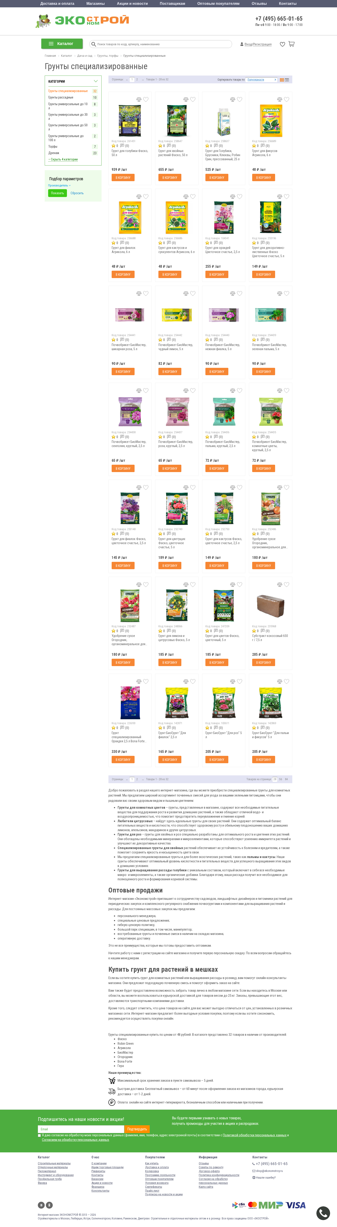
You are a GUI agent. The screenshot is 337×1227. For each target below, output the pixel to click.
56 (280, 779)
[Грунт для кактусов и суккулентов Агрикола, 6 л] (176, 217)
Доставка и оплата (57, 4)
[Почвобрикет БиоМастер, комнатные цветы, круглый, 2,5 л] (270, 411)
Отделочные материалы (53, 1167)
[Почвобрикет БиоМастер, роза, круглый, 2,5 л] (176, 411)
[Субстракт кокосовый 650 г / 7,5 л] (270, 605)
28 (274, 779)
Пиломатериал (47, 1171)
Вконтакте (41, 1205)
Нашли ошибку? (265, 1177)
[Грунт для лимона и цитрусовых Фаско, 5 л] (176, 605)
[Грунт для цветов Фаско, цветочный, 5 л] (223, 605)
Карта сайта (206, 1186)
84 (286, 779)
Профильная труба (50, 1179)
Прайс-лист (152, 1190)
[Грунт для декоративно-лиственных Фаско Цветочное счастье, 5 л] (270, 217)
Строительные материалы (54, 1163)
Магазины (95, 4)
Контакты (288, 4)
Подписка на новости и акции (164, 1194)
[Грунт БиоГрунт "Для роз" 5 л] (223, 702)
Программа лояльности (160, 1175)
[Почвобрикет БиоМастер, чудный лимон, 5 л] (176, 314)
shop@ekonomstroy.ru (269, 1171)
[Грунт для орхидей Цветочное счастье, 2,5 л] (223, 217)
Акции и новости (132, 4)
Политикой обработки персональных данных (255, 1135)
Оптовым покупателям (218, 4)
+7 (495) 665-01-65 (279, 18)
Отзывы (259, 4)
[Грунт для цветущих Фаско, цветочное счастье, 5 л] (176, 508)
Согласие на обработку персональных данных (213, 1181)
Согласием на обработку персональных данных (75, 1140)
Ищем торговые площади (107, 1167)
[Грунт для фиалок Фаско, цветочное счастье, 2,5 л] (130, 508)
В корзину (123, 178)
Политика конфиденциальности (219, 1175)
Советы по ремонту (211, 1167)
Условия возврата (156, 1183)
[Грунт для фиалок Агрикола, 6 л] (130, 217)
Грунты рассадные (60, 97)
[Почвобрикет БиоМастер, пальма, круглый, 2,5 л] (223, 411)
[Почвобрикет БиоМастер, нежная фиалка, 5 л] (223, 314)
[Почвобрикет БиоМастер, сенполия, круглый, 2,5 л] (130, 411)
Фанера (42, 1183)
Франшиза (97, 1186)
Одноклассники (49, 1205)
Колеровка (152, 1171)
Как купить (152, 1163)
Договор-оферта (209, 1171)
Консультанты (100, 1190)
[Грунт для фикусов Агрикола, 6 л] (270, 120)
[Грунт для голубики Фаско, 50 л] (130, 120)
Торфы (52, 146)
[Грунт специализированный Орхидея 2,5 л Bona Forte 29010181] (130, 702)
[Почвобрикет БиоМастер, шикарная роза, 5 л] (130, 314)
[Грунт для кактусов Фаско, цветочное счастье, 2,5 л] (223, 508)
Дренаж (53, 153)
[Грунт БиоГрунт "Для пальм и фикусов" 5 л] (270, 702)
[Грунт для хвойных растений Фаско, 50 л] (176, 120)
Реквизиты (98, 1171)
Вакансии (97, 1179)
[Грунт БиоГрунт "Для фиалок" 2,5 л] (176, 702)
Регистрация (262, 44)
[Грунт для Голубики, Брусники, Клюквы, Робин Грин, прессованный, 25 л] (223, 120)
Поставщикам (172, 4)
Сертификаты (153, 1186)
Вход (248, 44)
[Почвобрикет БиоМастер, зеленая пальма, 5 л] (270, 314)
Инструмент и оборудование (56, 1175)
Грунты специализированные (68, 91)
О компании (99, 1163)
